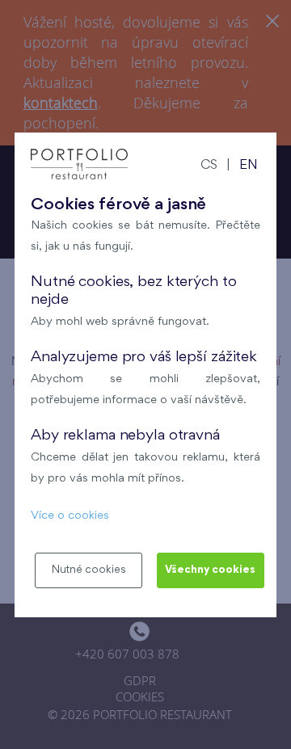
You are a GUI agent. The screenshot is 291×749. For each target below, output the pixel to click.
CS (208, 166)
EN (248, 166)
